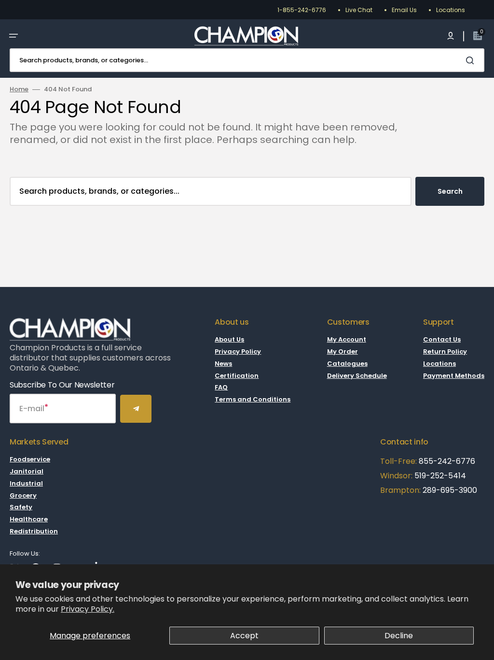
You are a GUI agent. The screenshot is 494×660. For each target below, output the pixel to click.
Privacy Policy (238, 351)
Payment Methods (453, 375)
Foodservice (30, 460)
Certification (237, 375)
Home (19, 90)
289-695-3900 (450, 490)
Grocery (23, 495)
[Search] (471, 60)
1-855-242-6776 (301, 10)
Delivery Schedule (357, 375)
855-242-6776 (447, 461)
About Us (229, 340)
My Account (346, 340)
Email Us (404, 10)
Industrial (26, 483)
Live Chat (358, 10)
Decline (398, 635)
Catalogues (347, 363)
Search (450, 191)
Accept (244, 635)
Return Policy (445, 351)
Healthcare (29, 519)
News (223, 363)
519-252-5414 (439, 475)
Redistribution (34, 531)
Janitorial (26, 471)
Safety (21, 507)
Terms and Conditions (252, 399)
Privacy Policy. (87, 609)
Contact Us (442, 340)
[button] (13, 35)
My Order (342, 351)
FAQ (221, 387)
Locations (450, 10)
